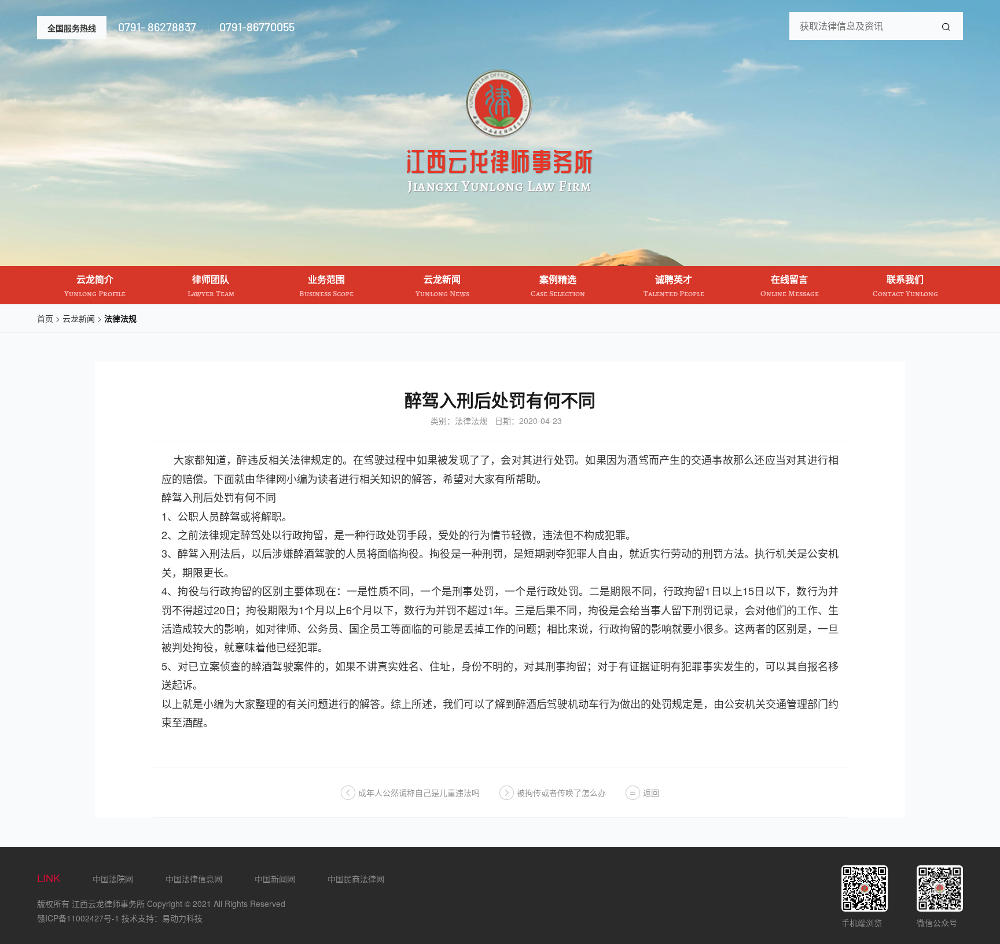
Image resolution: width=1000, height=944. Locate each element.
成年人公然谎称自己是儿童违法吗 (419, 792)
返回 (651, 792)
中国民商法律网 (356, 878)
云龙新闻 (78, 318)
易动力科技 (182, 918)
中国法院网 (113, 878)
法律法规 (120, 318)
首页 (45, 318)
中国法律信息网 (194, 878)
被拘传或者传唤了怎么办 (561, 792)
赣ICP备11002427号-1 (78, 918)
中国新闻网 (275, 878)
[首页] (500, 191)
